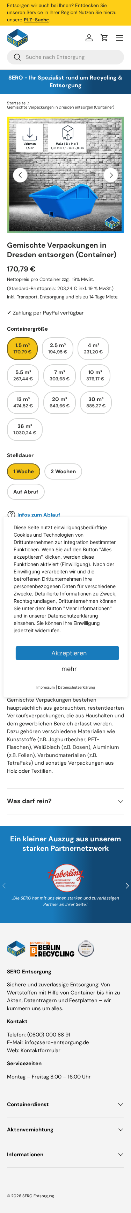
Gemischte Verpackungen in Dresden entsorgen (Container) (60, 107)
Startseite (16, 103)
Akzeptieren (69, 652)
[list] (65, 175)
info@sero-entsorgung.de (57, 1042)
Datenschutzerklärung (76, 687)
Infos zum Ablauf (38, 514)
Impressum (45, 687)
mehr (69, 668)
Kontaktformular (40, 1050)
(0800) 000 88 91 (48, 1034)
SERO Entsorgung (38, 1195)
